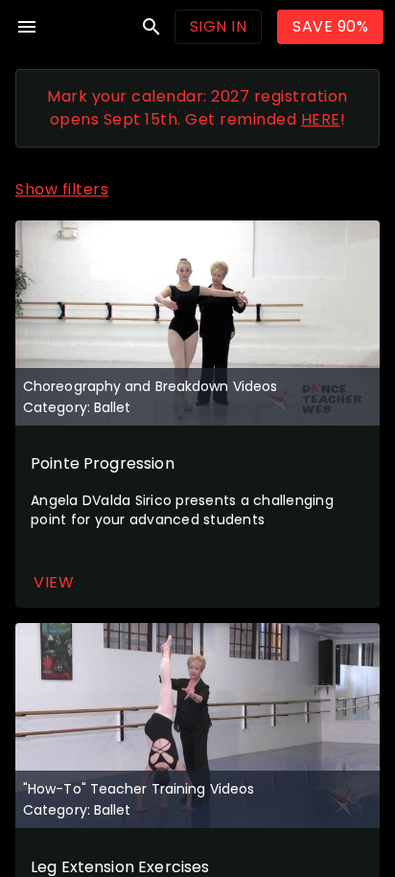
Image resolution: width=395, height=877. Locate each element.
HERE (320, 119)
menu (26, 26)
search (151, 26)
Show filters (61, 189)
